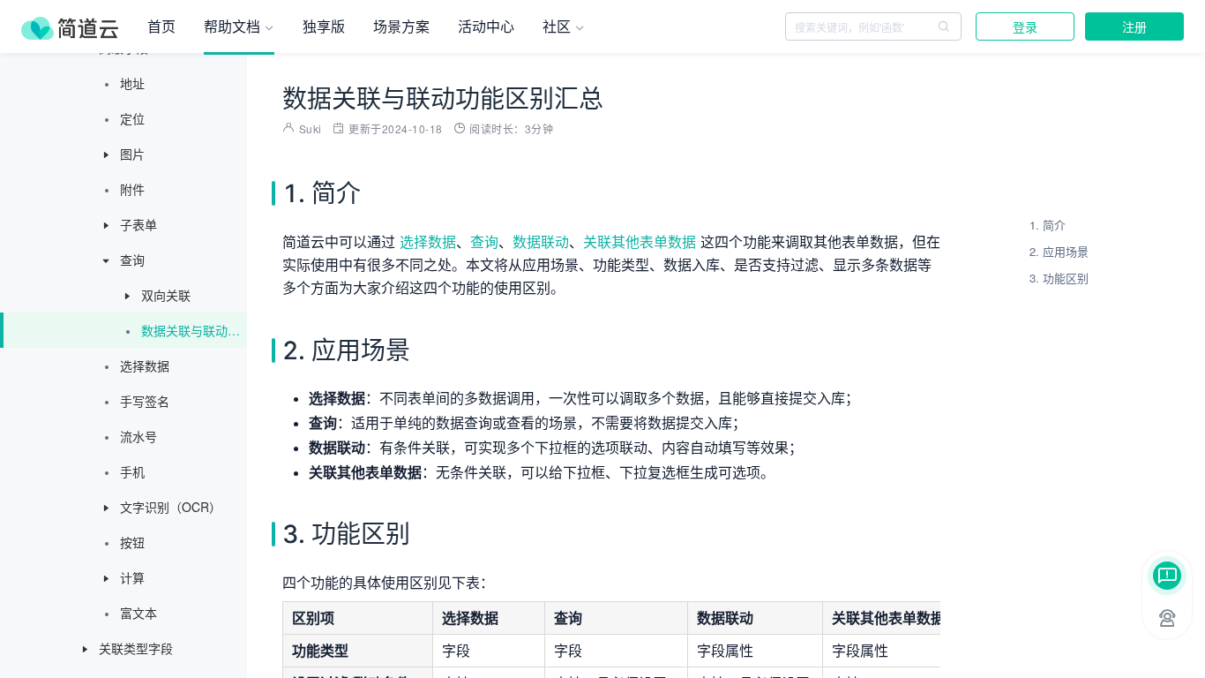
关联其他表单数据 (639, 242)
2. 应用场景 (1059, 251)
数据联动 (541, 242)
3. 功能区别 (1059, 277)
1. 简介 (1047, 224)
